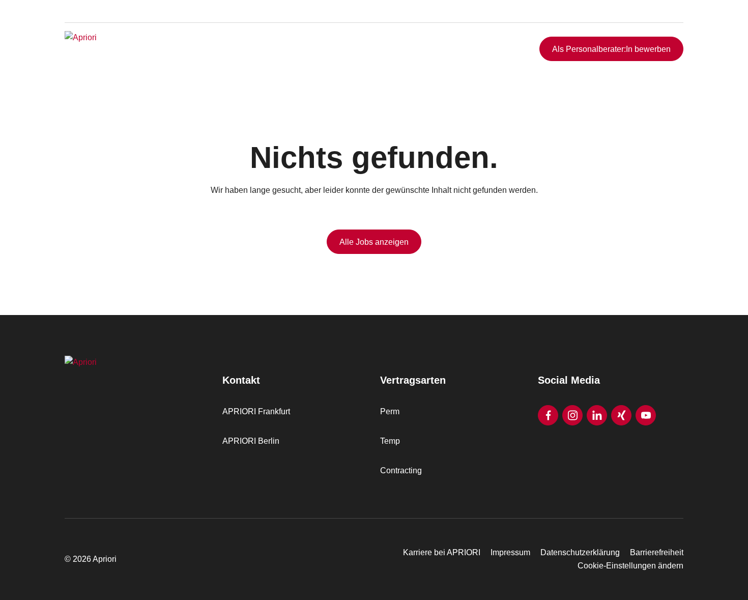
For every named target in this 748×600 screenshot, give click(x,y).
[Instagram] (572, 415)
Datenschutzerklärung (580, 552)
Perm (389, 411)
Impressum (510, 552)
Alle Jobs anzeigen (374, 242)
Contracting (401, 470)
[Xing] (621, 415)
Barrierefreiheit (656, 552)
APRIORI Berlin (250, 441)
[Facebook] (548, 415)
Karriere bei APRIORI (441, 552)
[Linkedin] (597, 415)
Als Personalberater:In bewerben (611, 49)
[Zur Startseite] (128, 49)
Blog (660, 22)
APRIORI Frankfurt (256, 411)
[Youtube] (646, 415)
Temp (390, 441)
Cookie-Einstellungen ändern (630, 565)
